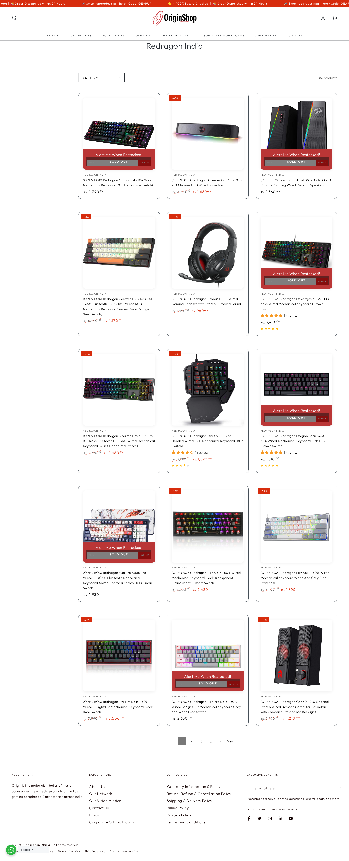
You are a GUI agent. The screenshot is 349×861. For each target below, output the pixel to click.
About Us (97, 786)
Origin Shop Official (37, 845)
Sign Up (144, 163)
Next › (232, 741)
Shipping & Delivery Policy (189, 800)
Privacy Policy (179, 815)
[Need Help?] (11, 850)
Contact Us (99, 808)
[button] (14, 18)
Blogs (94, 815)
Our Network (100, 793)
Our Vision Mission (105, 800)
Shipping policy (94, 851)
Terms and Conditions (186, 822)
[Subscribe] (341, 788)
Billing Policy (178, 808)
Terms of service (69, 851)
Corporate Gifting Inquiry (111, 822)
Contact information (124, 851)
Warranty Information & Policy (194, 786)
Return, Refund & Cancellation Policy (199, 793)
